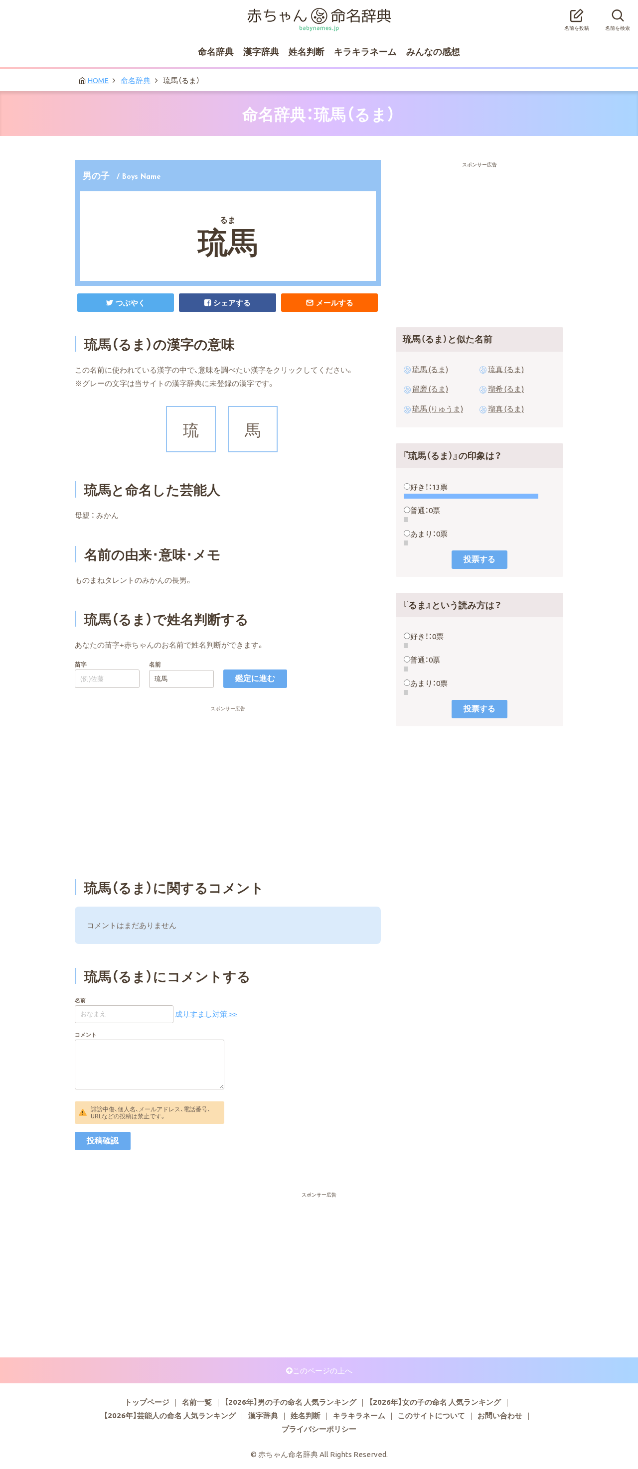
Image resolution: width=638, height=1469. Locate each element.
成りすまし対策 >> (206, 1013)
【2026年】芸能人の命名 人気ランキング (170, 1415)
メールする (334, 302)
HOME (98, 80)
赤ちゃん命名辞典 (319, 13)
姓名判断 (306, 51)
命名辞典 (216, 51)
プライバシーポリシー (319, 1428)
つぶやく (131, 302)
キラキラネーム (365, 51)
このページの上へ (322, 1370)
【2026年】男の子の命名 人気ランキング (290, 1401)
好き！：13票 (429, 486)
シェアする (232, 302)
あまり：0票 (429, 533)
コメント (86, 1034)
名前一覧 (197, 1401)
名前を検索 (617, 27)
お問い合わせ (500, 1415)
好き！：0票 (427, 636)
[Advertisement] (227, 730)
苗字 (81, 664)
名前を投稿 (576, 27)
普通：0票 (425, 510)
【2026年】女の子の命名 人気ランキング (435, 1401)
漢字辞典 (261, 51)
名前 (155, 664)
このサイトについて (431, 1415)
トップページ (147, 1401)
